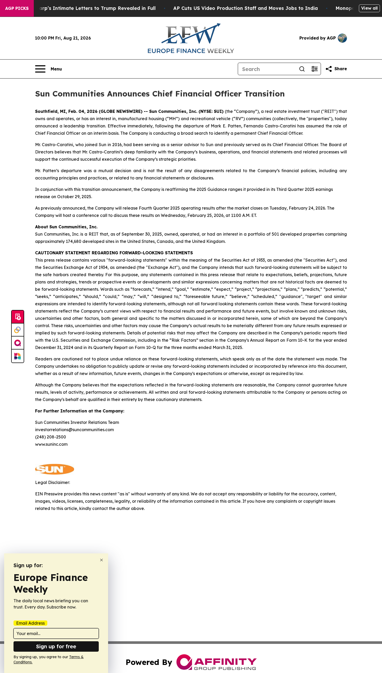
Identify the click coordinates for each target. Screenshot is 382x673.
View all (369, 8)
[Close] (101, 560)
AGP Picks (17, 8)
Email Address (30, 623)
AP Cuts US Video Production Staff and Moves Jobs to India (245, 8)
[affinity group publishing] (18, 343)
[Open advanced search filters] (314, 69)
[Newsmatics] (18, 356)
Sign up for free (56, 646)
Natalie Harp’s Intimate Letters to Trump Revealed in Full (86, 8)
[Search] (302, 69)
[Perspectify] (18, 329)
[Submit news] (18, 316)
